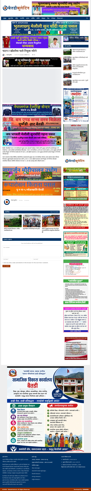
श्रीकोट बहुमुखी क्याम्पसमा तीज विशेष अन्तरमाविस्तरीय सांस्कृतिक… (80, 67)
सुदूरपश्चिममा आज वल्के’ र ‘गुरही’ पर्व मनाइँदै (80, 81)
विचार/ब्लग (60, 18)
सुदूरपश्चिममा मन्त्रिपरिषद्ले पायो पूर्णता (80, 58)
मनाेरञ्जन (53, 18)
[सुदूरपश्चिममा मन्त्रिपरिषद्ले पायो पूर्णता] (32, 221)
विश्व (48, 18)
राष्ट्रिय (16, 18)
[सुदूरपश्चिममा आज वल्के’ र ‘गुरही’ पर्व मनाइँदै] (67, 83)
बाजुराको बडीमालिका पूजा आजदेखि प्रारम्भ (78, 74)
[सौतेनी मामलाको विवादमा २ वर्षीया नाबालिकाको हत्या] (13, 221)
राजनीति (22, 18)
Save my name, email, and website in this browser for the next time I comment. (26, 263)
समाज (27, 18)
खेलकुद (43, 18)
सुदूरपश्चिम (10, 18)
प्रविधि (38, 18)
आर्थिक (33, 18)
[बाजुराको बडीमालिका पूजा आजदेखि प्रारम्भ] (67, 75)
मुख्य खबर (6, 226)
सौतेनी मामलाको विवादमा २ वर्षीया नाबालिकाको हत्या (79, 51)
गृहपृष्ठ (4, 18)
